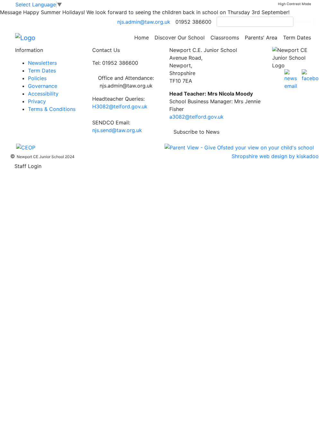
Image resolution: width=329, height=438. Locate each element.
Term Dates (297, 37)
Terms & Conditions (52, 109)
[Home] (25, 37)
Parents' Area (261, 37)
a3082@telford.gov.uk (196, 117)
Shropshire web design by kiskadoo (275, 156)
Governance (42, 86)
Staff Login (27, 166)
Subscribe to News (196, 132)
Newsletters (42, 63)
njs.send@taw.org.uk (117, 130)
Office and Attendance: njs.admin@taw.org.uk (126, 82)
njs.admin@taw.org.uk (143, 22)
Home (141, 37)
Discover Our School (180, 37)
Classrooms (224, 37)
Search (303, 21)
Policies (37, 78)
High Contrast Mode (294, 4)
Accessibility (43, 93)
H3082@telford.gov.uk (119, 106)
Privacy (37, 101)
